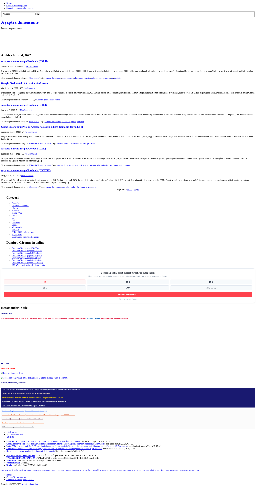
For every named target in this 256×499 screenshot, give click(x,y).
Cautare (6, 14)
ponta (73, 121)
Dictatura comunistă (20, 205)
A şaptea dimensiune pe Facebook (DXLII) (24, 61)
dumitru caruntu (82, 470)
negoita (87, 78)
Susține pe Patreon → (128, 294)
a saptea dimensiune (53, 78)
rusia (94, 187)
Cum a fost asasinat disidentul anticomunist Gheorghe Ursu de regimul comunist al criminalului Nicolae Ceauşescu (41, 390)
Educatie (15, 210)
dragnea (74, 470)
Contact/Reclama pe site (16, 6)
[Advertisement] (41, 44)
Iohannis (119, 470)
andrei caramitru (69, 187)
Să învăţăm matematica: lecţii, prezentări (28, 265)
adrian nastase (62, 143)
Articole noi (12, 432)
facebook (79, 78)
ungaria (117, 78)
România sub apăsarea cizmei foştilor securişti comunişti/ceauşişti (24, 411)
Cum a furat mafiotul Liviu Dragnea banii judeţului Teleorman (23, 406)
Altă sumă (211, 288)
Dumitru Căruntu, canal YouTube (26, 248)
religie (152, 470)
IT (30, 100)
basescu (30, 470)
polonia (94, 78)
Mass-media (34, 78)
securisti (166, 470)
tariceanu (106, 78)
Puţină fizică (17, 234)
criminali (68, 470)
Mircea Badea (103, 165)
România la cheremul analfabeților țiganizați (24, 451)
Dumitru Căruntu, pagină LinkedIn (26, 258)
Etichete (10, 437)
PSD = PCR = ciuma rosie (40, 143)
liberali (125, 470)
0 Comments (75, 441)
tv (187, 470)
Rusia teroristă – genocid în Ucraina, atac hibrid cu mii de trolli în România (37, 441)
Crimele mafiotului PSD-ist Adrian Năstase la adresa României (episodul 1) (42, 126)
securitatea (118, 165)
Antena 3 (4, 470)
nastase (134, 470)
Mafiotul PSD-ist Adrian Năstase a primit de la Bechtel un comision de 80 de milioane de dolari (34, 402)
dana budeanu (68, 78)
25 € (211, 282)
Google (39, 100)
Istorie (14, 215)
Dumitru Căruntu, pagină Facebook (27, 253)
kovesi (88, 187)
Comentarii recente (15, 434)
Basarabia (16, 203)
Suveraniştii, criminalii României (25, 237)
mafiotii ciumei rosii (77, 143)
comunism (55, 470)
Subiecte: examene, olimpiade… (20, 8)
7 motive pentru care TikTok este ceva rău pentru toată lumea (23, 423)
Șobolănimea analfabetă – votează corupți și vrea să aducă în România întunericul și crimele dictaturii (48, 448)
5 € (45, 282)
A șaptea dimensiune (20, 22)
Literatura (16, 222)
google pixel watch (52, 100)
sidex (93, 143)
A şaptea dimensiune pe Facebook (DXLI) (24, 105)
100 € (128, 288)
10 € (128, 282)
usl (190, 470)
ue (112, 78)
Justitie (14, 220)
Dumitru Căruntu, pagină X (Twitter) (27, 263)
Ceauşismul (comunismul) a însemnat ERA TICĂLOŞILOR (22, 419)
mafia (129, 470)
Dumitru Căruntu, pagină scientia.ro (27, 260)
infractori (106, 470)
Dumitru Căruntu (93, 318)
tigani (185, 470)
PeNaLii (15, 230)
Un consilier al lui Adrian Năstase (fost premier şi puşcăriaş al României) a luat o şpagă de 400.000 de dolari (38, 415)
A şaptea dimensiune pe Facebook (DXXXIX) (26, 170)
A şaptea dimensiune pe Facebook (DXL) (23, 148)
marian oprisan (89, 165)
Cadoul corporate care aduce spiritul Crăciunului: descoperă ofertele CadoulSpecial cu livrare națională (49, 444)
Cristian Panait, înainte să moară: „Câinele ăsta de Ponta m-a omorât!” (26, 394)
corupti (62, 470)
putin (147, 470)
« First (129, 189)
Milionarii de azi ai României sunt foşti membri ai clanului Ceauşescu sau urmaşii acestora (32, 398)
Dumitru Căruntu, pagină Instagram (27, 255)
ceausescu (38, 470)
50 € (45, 288)
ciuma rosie (46, 470)
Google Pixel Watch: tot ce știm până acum (24, 83)
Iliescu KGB (17, 213)
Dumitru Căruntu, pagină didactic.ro (27, 251)
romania (80, 121)
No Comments (32, 66)
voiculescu (195, 470)
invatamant (112, 470)
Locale (14, 225)
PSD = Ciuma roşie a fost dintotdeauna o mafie (18, 427)
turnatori (127, 165)
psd (100, 78)
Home (9, 3)
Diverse (15, 208)
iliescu (100, 470)
